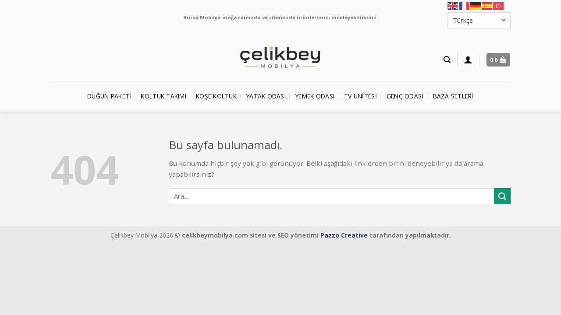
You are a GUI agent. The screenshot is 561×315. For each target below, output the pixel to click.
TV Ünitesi (360, 96)
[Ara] (447, 59)
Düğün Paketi (109, 96)
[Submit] (502, 196)
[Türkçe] (498, 6)
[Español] (487, 6)
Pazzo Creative (344, 235)
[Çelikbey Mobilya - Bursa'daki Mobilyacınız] (280, 57)
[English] (453, 6)
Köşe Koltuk (216, 96)
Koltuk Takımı (163, 96)
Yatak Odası (266, 96)
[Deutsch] (476, 6)
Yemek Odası (314, 96)
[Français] (464, 6)
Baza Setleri (453, 96)
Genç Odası (405, 96)
